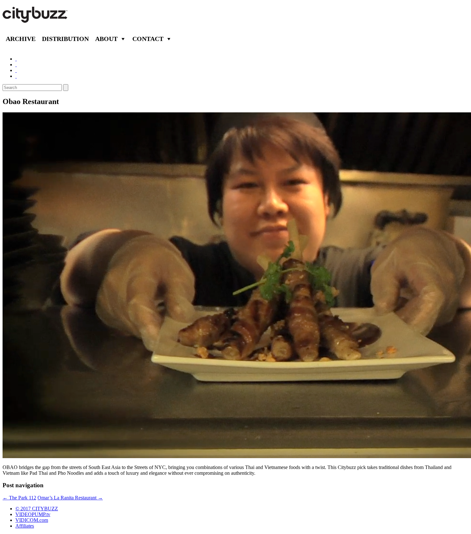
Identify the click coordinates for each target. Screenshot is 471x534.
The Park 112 (19, 497)
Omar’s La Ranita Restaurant (70, 497)
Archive (21, 38)
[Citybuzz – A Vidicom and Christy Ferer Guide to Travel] (36, 19)
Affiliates (24, 526)
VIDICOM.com (31, 520)
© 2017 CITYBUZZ (36, 508)
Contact (147, 38)
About (106, 38)
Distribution (65, 38)
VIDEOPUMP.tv (32, 514)
